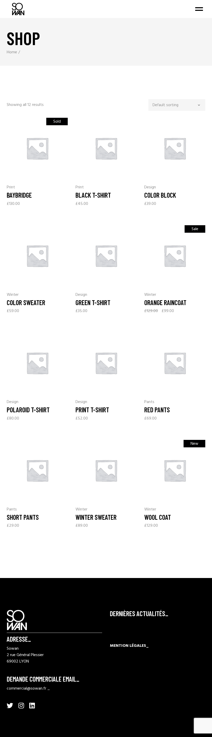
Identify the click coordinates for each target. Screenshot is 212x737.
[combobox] (176, 105)
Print (11, 187)
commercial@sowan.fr (26, 688)
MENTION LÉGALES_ (129, 645)
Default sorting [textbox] (165, 105)
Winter (13, 295)
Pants (149, 402)
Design (150, 187)
